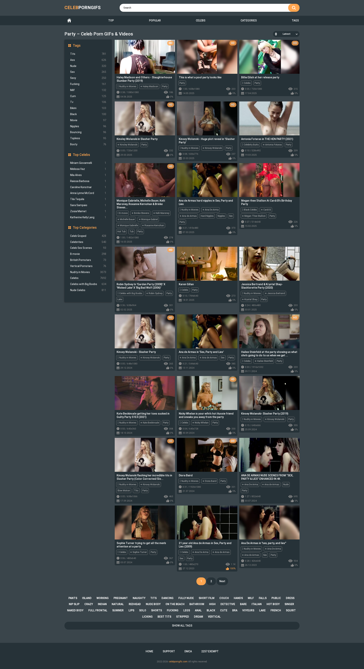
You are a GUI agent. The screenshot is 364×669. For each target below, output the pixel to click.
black (211, 610)
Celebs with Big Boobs (88, 284)
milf (251, 598)
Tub (131, 231)
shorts (156, 610)
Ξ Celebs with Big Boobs (129, 293)
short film (206, 598)
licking (147, 616)
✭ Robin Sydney (154, 293)
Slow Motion (123, 490)
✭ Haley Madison (149, 86)
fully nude (186, 598)
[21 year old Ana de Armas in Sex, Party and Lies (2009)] (207, 522)
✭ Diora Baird (209, 481)
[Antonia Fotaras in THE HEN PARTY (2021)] (269, 118)
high (212, 604)
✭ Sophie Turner (138, 552)
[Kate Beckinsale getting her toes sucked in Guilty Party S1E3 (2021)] (145, 393)
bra (234, 610)
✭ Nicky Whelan (200, 422)
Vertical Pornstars (88, 266)
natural (118, 604)
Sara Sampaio (88, 205)
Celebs (200, 20)
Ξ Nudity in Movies (126, 86)
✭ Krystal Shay (249, 299)
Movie (88, 120)
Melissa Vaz (88, 168)
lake (262, 610)
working (102, 598)
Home (69, 20)
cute (223, 610)
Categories (249, 20)
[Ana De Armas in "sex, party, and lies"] (269, 522)
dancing (167, 598)
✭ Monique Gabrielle (127, 225)
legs (186, 610)
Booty (88, 144)
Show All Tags (182, 625)
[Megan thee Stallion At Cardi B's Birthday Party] (269, 180)
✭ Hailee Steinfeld (264, 361)
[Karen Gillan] (207, 264)
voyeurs (248, 610)
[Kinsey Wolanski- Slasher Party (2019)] (269, 393)
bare (243, 604)
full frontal (97, 610)
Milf (88, 90)
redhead (135, 604)
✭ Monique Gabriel (148, 219)
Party (164, 86)
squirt (291, 610)
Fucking (88, 84)
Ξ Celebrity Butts (250, 144)
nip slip (74, 604)
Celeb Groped (88, 235)
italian (257, 604)
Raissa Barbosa (88, 181)
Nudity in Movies (88, 272)
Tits (88, 53)
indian (102, 604)
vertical (214, 616)
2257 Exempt (210, 651)
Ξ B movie (122, 213)
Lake (119, 299)
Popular (155, 20)
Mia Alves (88, 175)
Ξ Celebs (246, 83)
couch (224, 598)
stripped (182, 616)
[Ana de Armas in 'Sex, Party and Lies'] (207, 331)
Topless (88, 138)
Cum (88, 96)
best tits (164, 616)
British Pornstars (88, 259)
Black (88, 114)
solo (142, 610)
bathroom (196, 604)
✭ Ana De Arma (210, 209)
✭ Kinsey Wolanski (212, 148)
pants (72, 598)
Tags (295, 20)
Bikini (88, 108)
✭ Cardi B (266, 209)
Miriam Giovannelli (88, 162)
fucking (172, 610)
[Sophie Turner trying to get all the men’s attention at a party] (145, 522)
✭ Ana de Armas (188, 216)
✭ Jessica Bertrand (275, 293)
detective (227, 604)
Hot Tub (121, 231)
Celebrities (88, 241)
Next (222, 581)
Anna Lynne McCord (88, 193)
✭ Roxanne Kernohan (153, 225)
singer (289, 604)
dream (198, 616)
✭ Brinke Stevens (140, 213)
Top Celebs (81, 155)
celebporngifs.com (178, 661)
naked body (75, 610)
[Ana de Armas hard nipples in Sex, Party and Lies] (207, 180)
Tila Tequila (88, 199)
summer (118, 610)
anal (198, 610)
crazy (88, 604)
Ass (88, 59)
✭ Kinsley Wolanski (127, 144)
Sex (88, 71)
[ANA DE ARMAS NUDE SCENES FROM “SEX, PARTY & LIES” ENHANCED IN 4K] (269, 455)
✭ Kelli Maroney (161, 213)
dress (290, 598)
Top (111, 20)
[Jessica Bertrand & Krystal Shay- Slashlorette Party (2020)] (269, 264)
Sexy (88, 77)
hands (238, 598)
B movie (88, 253)
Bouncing (88, 132)
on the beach (175, 604)
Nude (88, 66)
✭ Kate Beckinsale (149, 422)
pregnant (121, 598)
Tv (88, 102)
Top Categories (85, 227)
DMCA (188, 651)
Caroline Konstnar (88, 187)
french (276, 610)
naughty (139, 598)
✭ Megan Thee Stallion (254, 216)
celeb (82, 7)
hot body (273, 604)
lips (131, 610)
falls (263, 598)
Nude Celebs (88, 290)
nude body (153, 604)
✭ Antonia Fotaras (272, 144)
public (276, 598)
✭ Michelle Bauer (126, 219)
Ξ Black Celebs (249, 209)
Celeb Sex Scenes (88, 247)
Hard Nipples (207, 216)
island (87, 598)
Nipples (88, 126)
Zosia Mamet (88, 211)
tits (153, 598)
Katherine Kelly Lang (88, 217)
